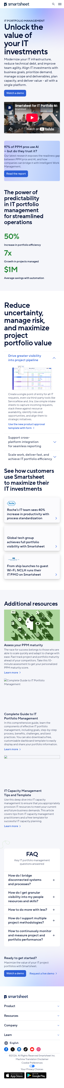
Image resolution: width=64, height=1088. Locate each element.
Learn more (11, 672)
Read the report (16, 174)
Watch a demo (15, 93)
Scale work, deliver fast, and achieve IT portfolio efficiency (30, 457)
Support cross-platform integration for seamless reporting (24, 442)
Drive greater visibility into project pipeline (24, 358)
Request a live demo (42, 973)
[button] (53, 4)
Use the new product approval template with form (26, 426)
